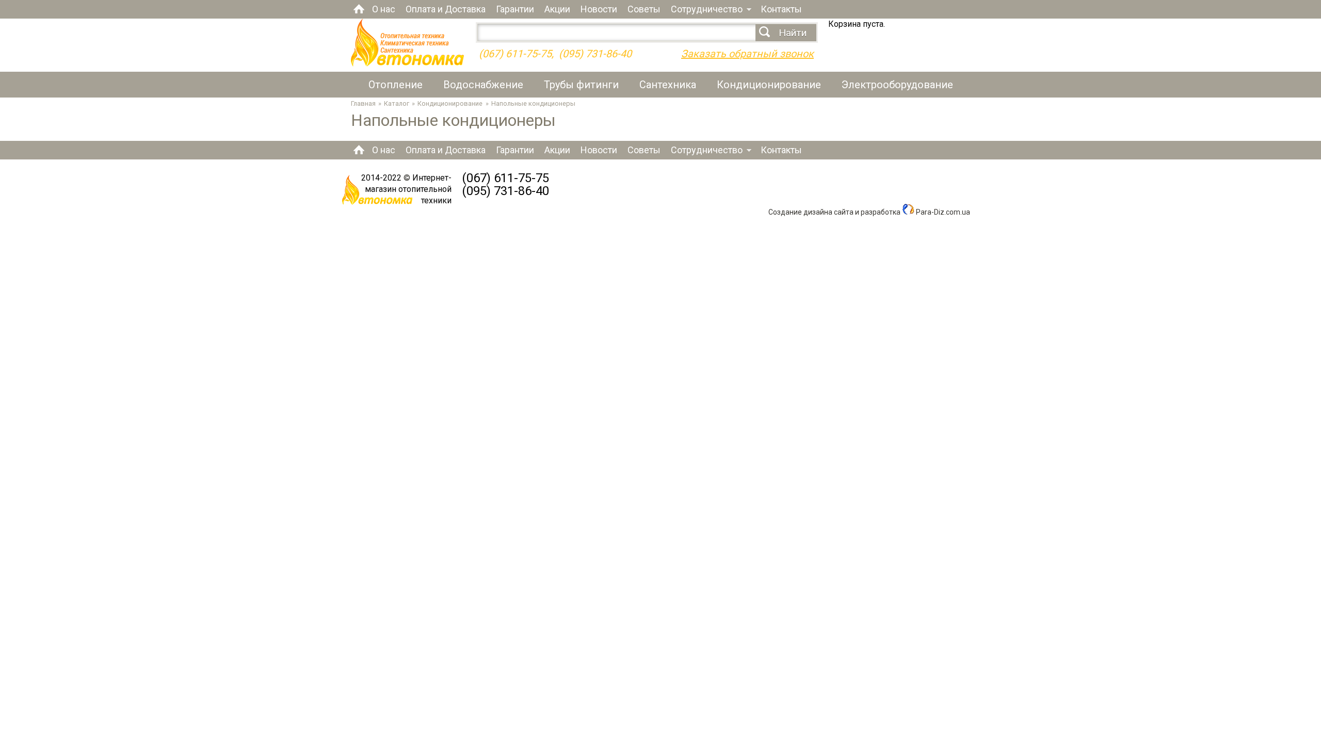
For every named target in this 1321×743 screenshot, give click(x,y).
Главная (358, 8)
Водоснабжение (483, 84)
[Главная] (407, 64)
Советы (643, 9)
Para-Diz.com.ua (942, 212)
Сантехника (667, 84)
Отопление (395, 84)
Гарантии (515, 9)
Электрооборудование (897, 84)
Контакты (781, 9)
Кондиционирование (769, 84)
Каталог (396, 103)
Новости (599, 9)
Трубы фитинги (581, 84)
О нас (383, 9)
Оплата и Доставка (446, 9)
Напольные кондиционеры (533, 103)
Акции (557, 9)
